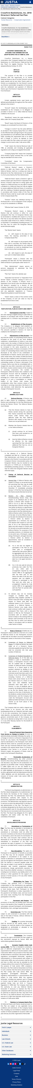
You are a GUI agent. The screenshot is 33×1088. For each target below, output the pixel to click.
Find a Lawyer (6, 1027)
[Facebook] (13, 1064)
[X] (22, 1064)
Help (16, 1076)
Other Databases (7, 1051)
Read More (5, 37)
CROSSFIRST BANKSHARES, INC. (10, 7)
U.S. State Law (7, 1047)
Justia (2, 5)
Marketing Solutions (9, 1054)
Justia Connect (16, 1067)
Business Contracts (15, 5)
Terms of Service (16, 1079)
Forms (7, 5)
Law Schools (6, 1039)
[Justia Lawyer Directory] (25, 1064)
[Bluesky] (20, 1064)
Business (5, 1035)
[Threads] (18, 1064)
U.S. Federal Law (7, 1043)
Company (16, 1073)
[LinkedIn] (8, 1064)
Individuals (5, 1031)
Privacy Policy (16, 1082)
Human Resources (6, 20)
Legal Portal (16, 1070)
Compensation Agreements (22, 20)
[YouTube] (11, 1064)
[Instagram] (15, 1064)
